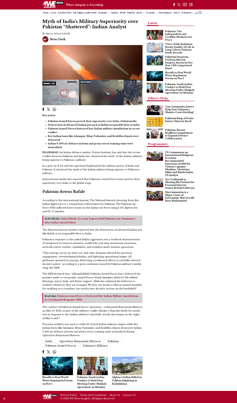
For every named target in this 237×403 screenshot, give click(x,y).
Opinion (114, 13)
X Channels (186, 13)
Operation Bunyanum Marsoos (80, 341)
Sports (139, 13)
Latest (53, 13)
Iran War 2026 (64, 13)
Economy (150, 13)
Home (46, 13)
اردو (196, 13)
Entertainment (165, 13)
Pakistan (131, 13)
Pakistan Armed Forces (60, 345)
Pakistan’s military (95, 345)
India (48, 341)
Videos (176, 13)
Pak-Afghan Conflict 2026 (85, 13)
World (122, 13)
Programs (102, 13)
